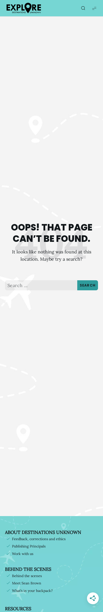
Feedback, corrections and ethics (39, 539)
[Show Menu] (94, 8)
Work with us (22, 553)
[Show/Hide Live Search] (83, 8)
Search (88, 285)
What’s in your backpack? (32, 590)
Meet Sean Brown (26, 583)
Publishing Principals (29, 546)
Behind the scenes (27, 576)
